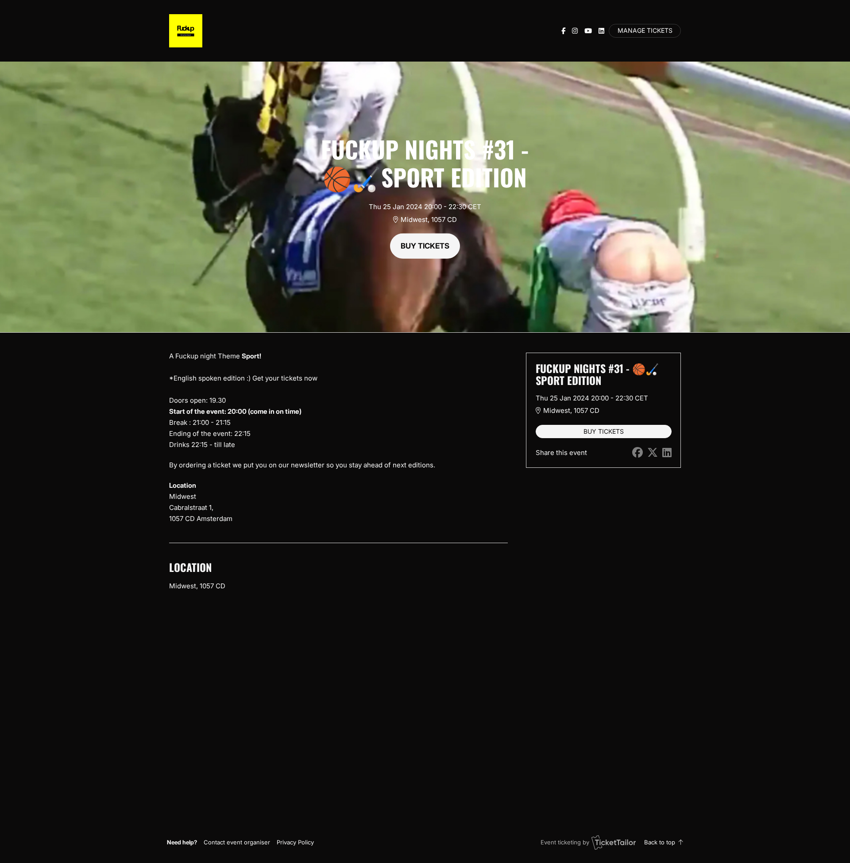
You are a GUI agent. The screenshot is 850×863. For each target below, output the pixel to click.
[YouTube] (588, 31)
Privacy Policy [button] (295, 842)
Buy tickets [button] (425, 245)
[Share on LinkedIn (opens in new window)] (667, 452)
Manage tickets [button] (645, 30)
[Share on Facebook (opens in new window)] (637, 452)
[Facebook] (563, 31)
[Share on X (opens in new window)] (652, 452)
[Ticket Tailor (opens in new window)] (613, 842)
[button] (237, 842)
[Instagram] (575, 31)
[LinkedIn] (601, 31)
